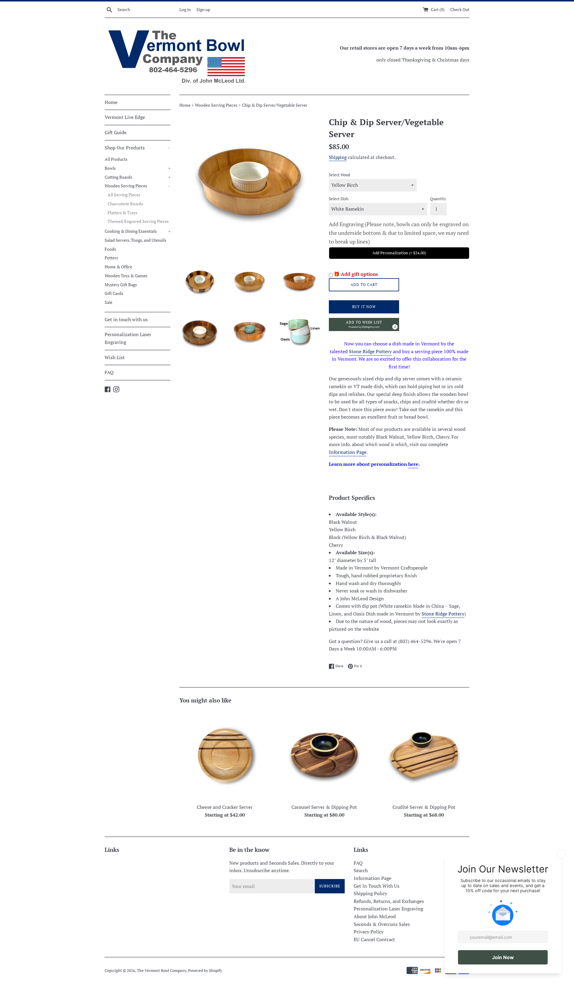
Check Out (459, 9)
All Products (116, 159)
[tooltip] (395, 327)
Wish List (115, 357)
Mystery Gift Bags (121, 284)
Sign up (203, 9)
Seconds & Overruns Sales (382, 924)
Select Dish (339, 198)
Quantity (438, 198)
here (413, 464)
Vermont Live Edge (125, 117)
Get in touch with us (126, 319)
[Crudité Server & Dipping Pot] (424, 755)
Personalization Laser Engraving (128, 338)
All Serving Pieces (124, 194)
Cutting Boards (137, 177)
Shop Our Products (137, 147)
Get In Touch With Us (376, 886)
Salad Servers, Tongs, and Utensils (135, 240)
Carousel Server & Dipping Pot (324, 807)
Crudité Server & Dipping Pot (424, 807)
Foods (110, 249)
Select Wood (339, 174)
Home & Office (118, 267)
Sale (108, 302)
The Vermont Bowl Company (161, 970)
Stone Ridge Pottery (370, 351)
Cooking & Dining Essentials (137, 231)
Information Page (348, 452)
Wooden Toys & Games (126, 275)
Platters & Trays (122, 212)
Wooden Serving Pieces (137, 186)
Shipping (338, 157)
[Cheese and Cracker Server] (224, 755)
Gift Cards (114, 293)
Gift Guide (115, 132)
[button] (364, 324)
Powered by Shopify (205, 970)
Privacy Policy (369, 931)
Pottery (111, 258)
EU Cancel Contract (374, 939)
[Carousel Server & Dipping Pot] (324, 755)
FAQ (109, 372)
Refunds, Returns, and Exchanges (389, 901)
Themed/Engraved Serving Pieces (138, 221)
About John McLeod (375, 916)
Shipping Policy (370, 893)
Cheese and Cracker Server (225, 807)
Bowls (137, 168)
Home (111, 102)
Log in (185, 9)
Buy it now (364, 306)
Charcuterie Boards (125, 203)
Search (361, 870)
